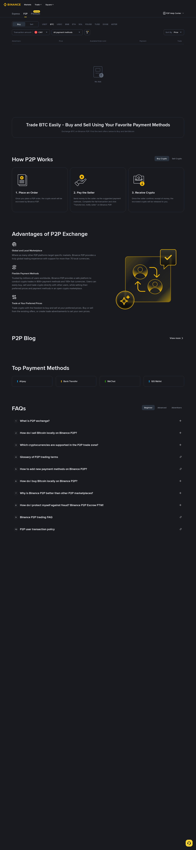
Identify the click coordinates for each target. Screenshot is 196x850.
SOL (80, 24)
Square (48, 4)
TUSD (97, 24)
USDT (44, 24)
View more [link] (175, 338)
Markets (27, 4)
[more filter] (87, 32)
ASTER (114, 24)
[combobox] (41, 32)
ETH (74, 24)
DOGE (105, 24)
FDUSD (88, 24)
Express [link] (16, 13)
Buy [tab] (19, 24)
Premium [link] (35, 13)
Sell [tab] (31, 24)
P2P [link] (25, 13)
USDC (59, 24)
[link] (32, 381)
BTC (52, 24)
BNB (67, 24)
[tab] (16, 13)
